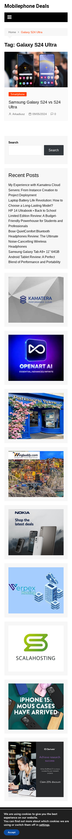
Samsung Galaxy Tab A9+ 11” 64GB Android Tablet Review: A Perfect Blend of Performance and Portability (34, 257)
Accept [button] (11, 832)
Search (13, 142)
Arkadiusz (18, 114)
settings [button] (44, 825)
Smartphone (18, 94)
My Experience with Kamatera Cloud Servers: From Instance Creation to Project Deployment (34, 190)
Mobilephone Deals (26, 6)
